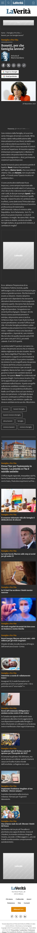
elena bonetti (7, 421)
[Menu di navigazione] (3, 3)
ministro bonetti (9, 427)
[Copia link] (24, 65)
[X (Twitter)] (16, 916)
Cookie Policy (23, 930)
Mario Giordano (17, 58)
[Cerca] (8, 3)
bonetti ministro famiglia (12, 415)
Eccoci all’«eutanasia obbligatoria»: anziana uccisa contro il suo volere (15, 712)
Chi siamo (9, 899)
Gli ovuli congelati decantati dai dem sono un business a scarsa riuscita (18, 628)
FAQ (19, 903)
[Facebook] (12, 916)
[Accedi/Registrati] (33, 3)
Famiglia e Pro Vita (13, 33)
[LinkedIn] (25, 916)
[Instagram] (20, 916)
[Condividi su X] (8, 65)
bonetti (5, 409)
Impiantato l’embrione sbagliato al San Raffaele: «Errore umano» (17, 790)
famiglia (20, 421)
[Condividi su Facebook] (3, 65)
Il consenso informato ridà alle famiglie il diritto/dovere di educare (18, 519)
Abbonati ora (18, 909)
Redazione (11, 903)
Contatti (27, 903)
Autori (29, 899)
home (3, 33)
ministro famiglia (26, 427)
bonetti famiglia (19, 409)
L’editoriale (20, 899)
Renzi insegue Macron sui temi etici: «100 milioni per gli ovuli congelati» (18, 639)
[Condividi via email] (19, 65)
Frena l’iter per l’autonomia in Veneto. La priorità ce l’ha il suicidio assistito (16, 469)
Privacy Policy (15, 930)
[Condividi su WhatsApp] (14, 65)
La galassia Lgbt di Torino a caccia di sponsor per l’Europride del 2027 (16, 752)
